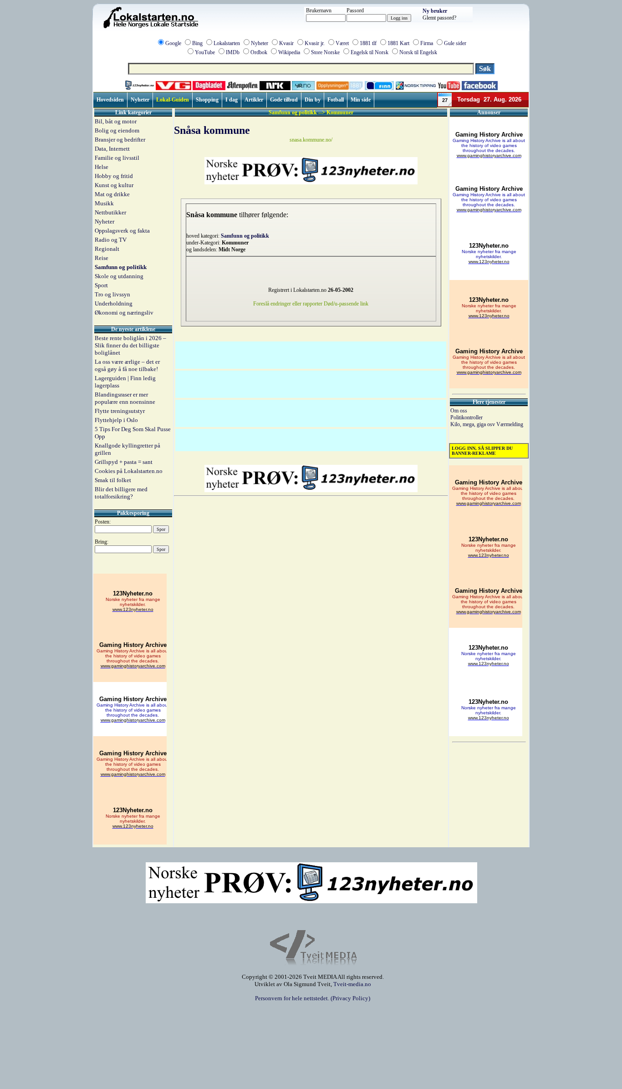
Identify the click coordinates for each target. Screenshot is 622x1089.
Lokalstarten (227, 43)
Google (173, 43)
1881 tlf (368, 43)
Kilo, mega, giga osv (473, 424)
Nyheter (259, 43)
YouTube (205, 52)
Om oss (458, 410)
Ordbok (258, 52)
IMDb (233, 52)
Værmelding (509, 424)
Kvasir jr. (315, 43)
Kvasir (286, 43)
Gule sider (455, 43)
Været (342, 43)
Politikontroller (466, 417)
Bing (197, 43)
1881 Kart (398, 43)
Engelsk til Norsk (369, 52)
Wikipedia (289, 52)
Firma (426, 43)
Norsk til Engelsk (418, 52)
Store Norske (325, 52)
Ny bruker (435, 11)
